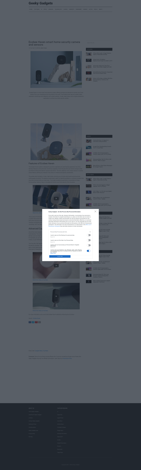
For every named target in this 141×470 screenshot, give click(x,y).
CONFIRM (60, 256)
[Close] (96, 211)
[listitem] (70, 232)
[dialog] (70, 235)
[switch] (89, 235)
